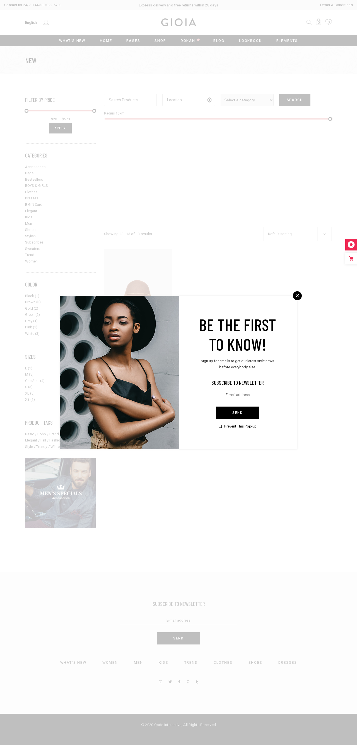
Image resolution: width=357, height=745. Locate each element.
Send (237, 412)
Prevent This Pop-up (240, 426)
